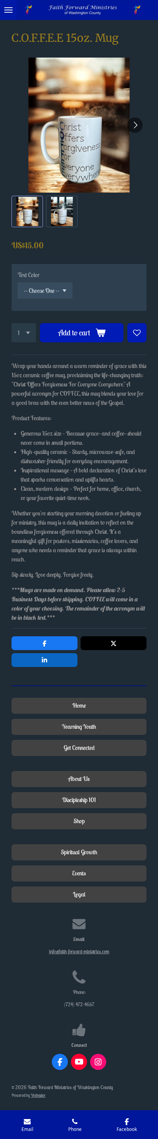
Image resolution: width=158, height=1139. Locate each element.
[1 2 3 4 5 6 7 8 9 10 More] (24, 332)
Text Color (29, 275)
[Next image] (135, 125)
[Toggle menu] (8, 10)
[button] (27, 211)
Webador (38, 1095)
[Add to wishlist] (136, 332)
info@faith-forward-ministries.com (79, 951)
